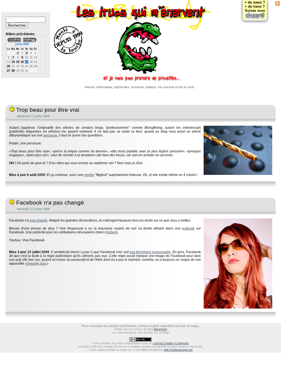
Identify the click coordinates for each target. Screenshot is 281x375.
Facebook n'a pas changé (49, 202)
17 (26, 61)
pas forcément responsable (150, 252)
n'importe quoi (35, 263)
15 (17, 61)
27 (8, 70)
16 (22, 61)
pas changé (38, 220)
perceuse (50, 135)
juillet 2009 (22, 44)
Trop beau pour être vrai (47, 110)
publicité (188, 228)
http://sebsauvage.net (178, 349)
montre (89, 175)
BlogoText (160, 329)
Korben (111, 232)
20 (8, 66)
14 (13, 61)
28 (13, 70)
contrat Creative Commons (171, 343)
